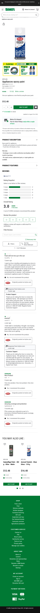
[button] (6, 219)
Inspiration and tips (18, 517)
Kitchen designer (18, 510)
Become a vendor (18, 565)
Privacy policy (18, 543)
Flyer (18, 506)
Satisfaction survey (18, 539)
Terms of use (18, 541)
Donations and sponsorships (18, 559)
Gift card (18, 515)
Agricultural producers (18, 524)
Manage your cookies (18, 546)
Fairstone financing (18, 513)
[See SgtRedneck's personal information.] (13, 406)
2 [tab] (20, 488)
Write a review (19, 91)
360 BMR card (18, 581)
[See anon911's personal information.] (11, 320)
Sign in (18, 579)
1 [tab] (17, 488)
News (18, 561)
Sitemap (18, 568)
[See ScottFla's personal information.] (11, 258)
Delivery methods (18, 508)
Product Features (10, 165)
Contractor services (18, 521)
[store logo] (10, 9)
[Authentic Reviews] (7, 176)
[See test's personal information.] (8, 377)
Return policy (18, 537)
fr (2, 3)
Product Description (11, 140)
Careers (18, 557)
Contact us (18, 532)
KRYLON (4, 79)
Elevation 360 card (18, 583)
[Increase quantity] (11, 107)
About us (18, 554)
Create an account (18, 576)
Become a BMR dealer (18, 563)
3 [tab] (23, 488)
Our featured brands (18, 519)
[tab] (20, 139)
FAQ (18, 535)
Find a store (18, 504)
